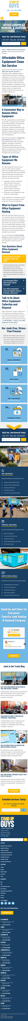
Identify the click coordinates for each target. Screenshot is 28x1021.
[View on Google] (6, 642)
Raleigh (3, 980)
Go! (23, 43)
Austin (3, 988)
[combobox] (12, 839)
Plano (2, 1003)
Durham (3, 965)
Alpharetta (4, 935)
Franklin (3, 973)
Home (3, 49)
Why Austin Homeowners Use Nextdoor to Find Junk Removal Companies (13, 688)
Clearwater (4, 919)
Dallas (3, 996)
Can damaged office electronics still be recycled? (10, 282)
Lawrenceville (5, 950)
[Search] (25, 839)
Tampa (2, 927)
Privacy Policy (4, 1015)
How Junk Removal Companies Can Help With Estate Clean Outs (14, 775)
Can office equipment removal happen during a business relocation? (12, 290)
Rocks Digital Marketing (7, 1017)
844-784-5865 (16, 10)
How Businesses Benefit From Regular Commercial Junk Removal (12, 717)
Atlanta (3, 942)
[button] (2, 18)
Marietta (3, 957)
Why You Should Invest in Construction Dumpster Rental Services (12, 746)
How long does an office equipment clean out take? (11, 258)
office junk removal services (10, 71)
